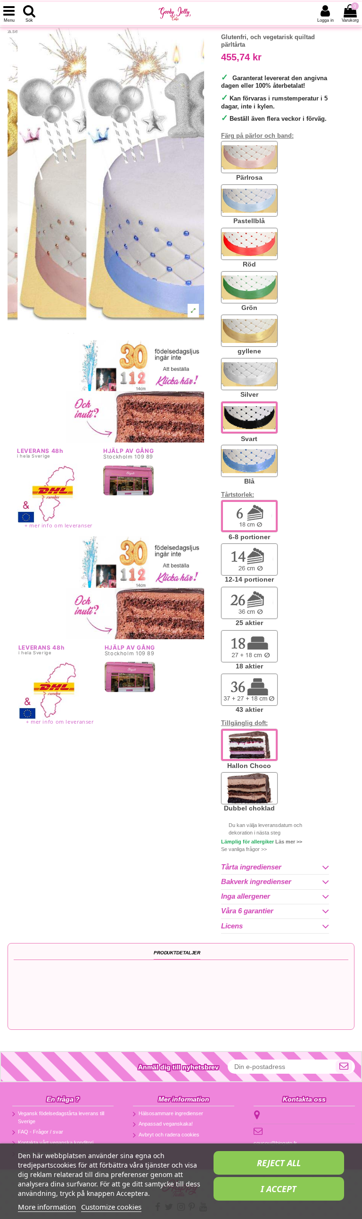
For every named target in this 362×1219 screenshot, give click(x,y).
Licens (232, 926)
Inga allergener (245, 896)
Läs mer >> (288, 841)
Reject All (279, 1163)
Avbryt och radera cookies (169, 1134)
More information (47, 1206)
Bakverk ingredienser (256, 881)
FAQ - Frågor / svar (40, 1132)
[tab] (275, 867)
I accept (278, 1188)
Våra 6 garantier (247, 911)
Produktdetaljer (177, 952)
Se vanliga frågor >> (244, 849)
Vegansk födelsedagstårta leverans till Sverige (61, 1117)
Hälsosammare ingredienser (171, 1113)
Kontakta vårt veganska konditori (55, 1142)
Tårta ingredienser (251, 867)
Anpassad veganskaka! (166, 1124)
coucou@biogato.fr (275, 1143)
